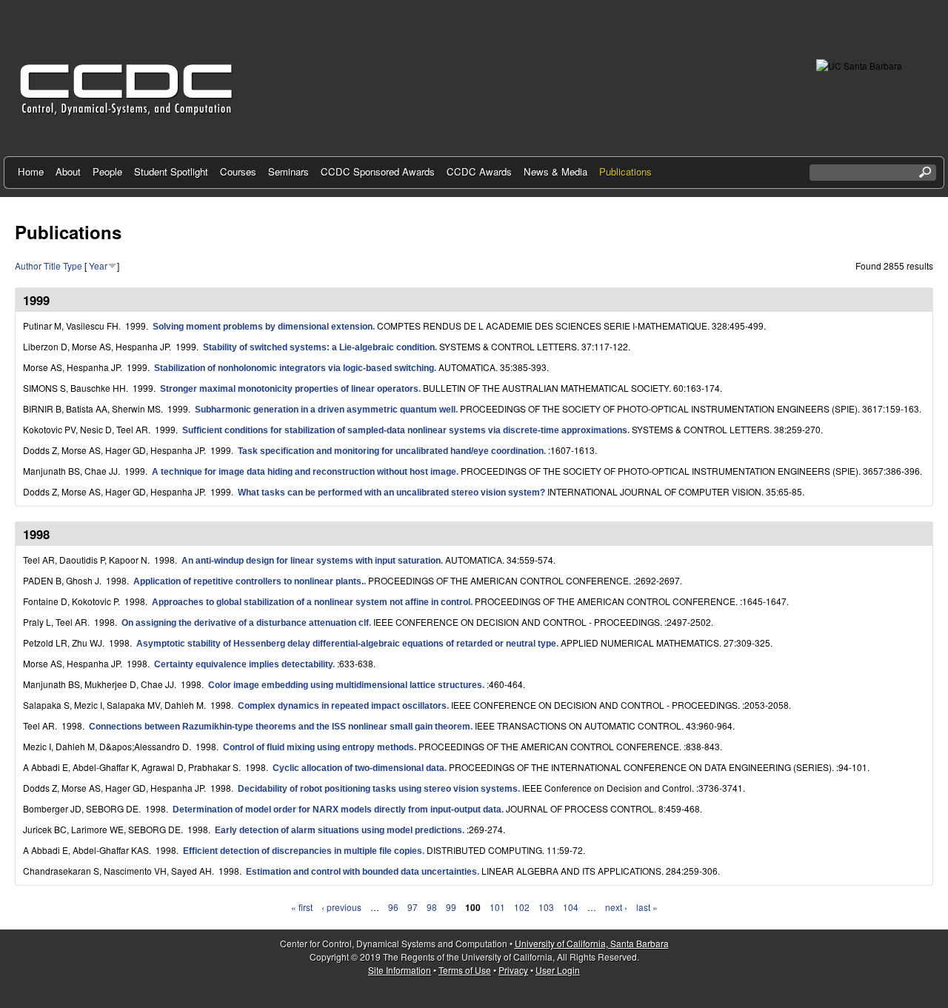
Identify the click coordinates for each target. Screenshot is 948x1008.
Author (28, 265)
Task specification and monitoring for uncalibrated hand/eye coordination (391, 451)
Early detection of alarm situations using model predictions (338, 830)
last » (647, 907)
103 (546, 907)
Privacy (513, 970)
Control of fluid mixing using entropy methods (318, 747)
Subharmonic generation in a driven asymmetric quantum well (325, 409)
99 (451, 907)
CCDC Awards (479, 171)
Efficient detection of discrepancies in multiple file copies (302, 851)
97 (412, 907)
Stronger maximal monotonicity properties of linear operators (289, 389)
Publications (625, 171)
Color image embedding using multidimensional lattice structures (345, 685)
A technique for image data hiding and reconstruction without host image (304, 472)
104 (570, 907)
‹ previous (341, 907)
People (107, 171)
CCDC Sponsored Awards (378, 171)
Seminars (288, 171)
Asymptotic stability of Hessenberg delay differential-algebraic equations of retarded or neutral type (346, 643)
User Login (557, 970)
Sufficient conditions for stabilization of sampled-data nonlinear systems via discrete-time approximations (404, 430)
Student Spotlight (171, 171)
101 (497, 907)
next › (616, 907)
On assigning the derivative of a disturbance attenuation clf (245, 623)
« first (302, 907)
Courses (238, 171)
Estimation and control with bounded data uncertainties (361, 872)
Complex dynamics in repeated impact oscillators (342, 706)
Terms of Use (464, 970)
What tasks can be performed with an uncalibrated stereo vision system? (391, 492)
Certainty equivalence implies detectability (243, 664)
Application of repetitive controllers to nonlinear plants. (248, 581)
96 (393, 907)
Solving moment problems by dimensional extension (263, 326)
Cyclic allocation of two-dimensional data (358, 768)
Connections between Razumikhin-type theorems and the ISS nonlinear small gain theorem (279, 726)
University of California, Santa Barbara (592, 943)
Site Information (399, 970)
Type (72, 265)
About (68, 171)
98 (432, 907)
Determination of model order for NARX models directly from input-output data (337, 809)
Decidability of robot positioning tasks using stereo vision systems (378, 789)
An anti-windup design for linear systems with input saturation (311, 560)
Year (98, 265)
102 (522, 907)
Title (52, 265)
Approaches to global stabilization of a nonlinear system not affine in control (311, 602)
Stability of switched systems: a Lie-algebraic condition (319, 347)
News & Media (555, 171)
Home (31, 171)
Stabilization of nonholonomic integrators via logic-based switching (294, 368)
